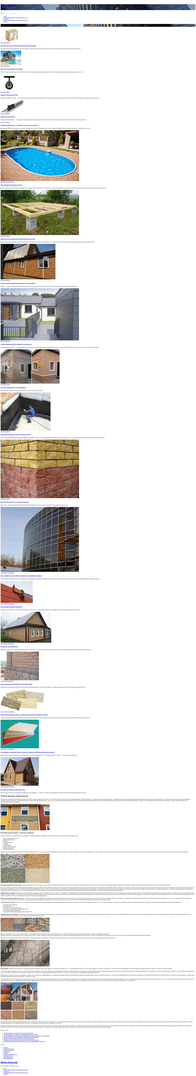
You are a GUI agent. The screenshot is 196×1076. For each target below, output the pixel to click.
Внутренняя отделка (9, 1049)
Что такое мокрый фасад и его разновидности (13, 387)
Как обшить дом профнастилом (9, 646)
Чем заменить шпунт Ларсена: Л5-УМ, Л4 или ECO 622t (18, 1033)
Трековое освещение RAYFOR (9, 95)
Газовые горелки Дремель (8, 116)
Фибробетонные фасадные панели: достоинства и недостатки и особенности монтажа (24, 714)
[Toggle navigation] (1, 12)
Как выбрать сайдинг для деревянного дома (13, 789)
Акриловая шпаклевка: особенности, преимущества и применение (21, 1037)
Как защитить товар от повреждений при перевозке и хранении (18, 45)
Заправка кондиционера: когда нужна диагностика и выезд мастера (21, 1040)
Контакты (6, 19)
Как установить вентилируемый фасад (11, 606)
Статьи (3, 572)
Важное (3, 182)
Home (5, 16)
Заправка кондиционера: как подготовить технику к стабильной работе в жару (24, 1041)
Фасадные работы (5, 42)
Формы (6, 21)
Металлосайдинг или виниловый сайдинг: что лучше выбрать (18, 283)
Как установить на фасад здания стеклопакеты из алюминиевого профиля (21, 575)
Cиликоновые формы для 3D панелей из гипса (16, 17)
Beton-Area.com (9, 5)
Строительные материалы (10, 1054)
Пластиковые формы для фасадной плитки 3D (16, 20)
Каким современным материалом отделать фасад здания (16, 684)
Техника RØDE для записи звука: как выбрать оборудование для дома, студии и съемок (26, 1036)
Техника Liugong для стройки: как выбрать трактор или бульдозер (21, 1034)
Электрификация (8, 1058)
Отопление (6, 1051)
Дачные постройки (9, 1050)
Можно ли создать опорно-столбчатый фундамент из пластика (18, 239)
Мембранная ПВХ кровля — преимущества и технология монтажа (19, 125)
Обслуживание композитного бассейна (11, 185)
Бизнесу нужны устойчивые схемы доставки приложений (19, 1038)
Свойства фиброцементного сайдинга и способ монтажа (16, 344)
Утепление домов (8, 1055)
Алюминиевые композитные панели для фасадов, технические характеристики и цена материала (28, 752)
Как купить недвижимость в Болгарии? (12, 69)
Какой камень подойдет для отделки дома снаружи (15, 502)
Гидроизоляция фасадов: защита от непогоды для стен (16, 434)
